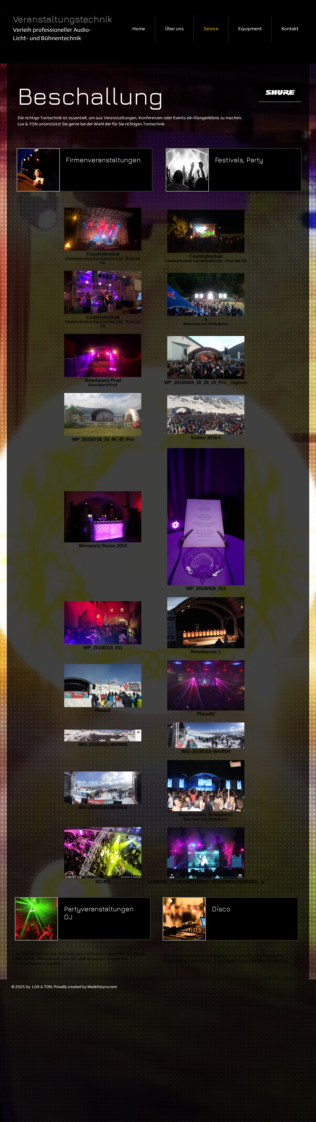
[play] (292, 98)
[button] (280, 95)
